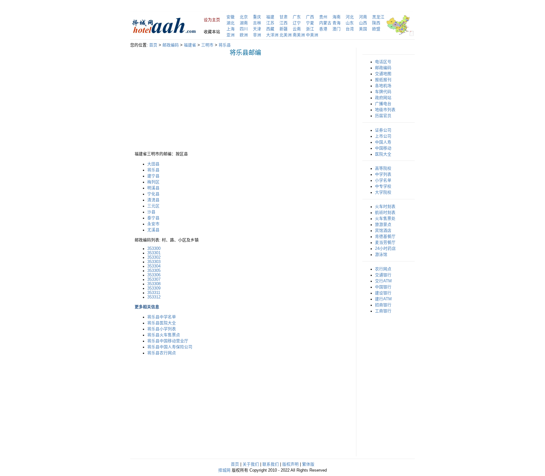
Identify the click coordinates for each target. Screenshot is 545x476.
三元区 (153, 206)
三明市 (207, 45)
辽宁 (297, 23)
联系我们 (270, 464)
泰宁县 (153, 218)
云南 (297, 29)
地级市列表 (385, 110)
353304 (154, 266)
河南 (363, 17)
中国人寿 (383, 142)
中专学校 (383, 186)
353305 (154, 270)
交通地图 (383, 74)
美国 (363, 29)
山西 (363, 23)
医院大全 (383, 154)
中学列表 (383, 174)
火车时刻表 (385, 206)
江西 (283, 23)
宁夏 (310, 23)
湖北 (230, 23)
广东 (297, 17)
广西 (310, 17)
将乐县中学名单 (161, 317)
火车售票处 (385, 218)
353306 (154, 275)
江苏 (270, 23)
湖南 (244, 23)
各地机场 (383, 86)
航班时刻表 (385, 212)
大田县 (153, 164)
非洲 (257, 35)
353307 (154, 279)
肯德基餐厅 (385, 236)
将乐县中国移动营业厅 (167, 341)
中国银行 (383, 287)
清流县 (153, 200)
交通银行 (383, 275)
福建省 (190, 45)
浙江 (310, 29)
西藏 (270, 29)
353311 (153, 293)
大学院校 (383, 192)
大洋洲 (272, 35)
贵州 (323, 17)
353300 (154, 248)
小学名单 (383, 180)
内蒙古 (325, 23)
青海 (336, 23)
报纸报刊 (383, 80)
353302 (154, 257)
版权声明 (290, 464)
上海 (230, 29)
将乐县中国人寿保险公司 (169, 347)
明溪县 (153, 188)
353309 (154, 288)
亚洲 (230, 35)
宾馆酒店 (383, 230)
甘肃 (283, 17)
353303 (154, 262)
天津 (257, 29)
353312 (154, 297)
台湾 (350, 29)
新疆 (283, 29)
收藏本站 (212, 32)
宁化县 (153, 194)
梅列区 (153, 182)
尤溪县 (153, 230)
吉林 (257, 23)
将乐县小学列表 (161, 329)
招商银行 (383, 305)
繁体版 (308, 464)
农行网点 (383, 269)
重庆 (257, 17)
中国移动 (383, 148)
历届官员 (383, 116)
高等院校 (383, 168)
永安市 (153, 224)
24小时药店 (385, 248)
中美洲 (312, 35)
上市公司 (383, 136)
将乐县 (225, 45)
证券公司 (383, 130)
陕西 (376, 23)
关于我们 (251, 464)
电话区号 (383, 62)
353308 (154, 284)
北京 (244, 17)
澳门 (336, 29)
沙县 (151, 212)
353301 (154, 253)
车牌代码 (383, 92)
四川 (244, 29)
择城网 (224, 470)
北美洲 (285, 35)
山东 (350, 23)
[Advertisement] (188, 105)
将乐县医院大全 (161, 323)
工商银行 (383, 311)
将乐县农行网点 (161, 353)
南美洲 (299, 35)
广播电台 (383, 104)
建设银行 (383, 293)
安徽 (230, 17)
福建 (270, 17)
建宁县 (153, 176)
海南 (336, 17)
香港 (323, 29)
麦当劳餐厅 (385, 242)
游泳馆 (381, 254)
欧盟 (376, 29)
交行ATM (383, 281)
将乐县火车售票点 (163, 335)
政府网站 (383, 98)
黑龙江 (378, 17)
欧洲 (244, 35)
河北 (350, 17)
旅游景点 (383, 224)
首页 (153, 45)
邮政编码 (170, 45)
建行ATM (383, 299)
